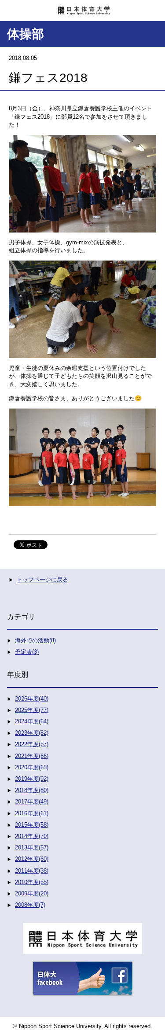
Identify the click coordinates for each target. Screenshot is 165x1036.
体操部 (25, 34)
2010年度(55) (31, 882)
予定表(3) (27, 651)
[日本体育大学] (82, 7)
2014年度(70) (31, 836)
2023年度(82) (31, 732)
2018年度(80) (31, 790)
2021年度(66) (31, 756)
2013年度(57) (31, 847)
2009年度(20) (31, 893)
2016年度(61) (31, 813)
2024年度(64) (31, 721)
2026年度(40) (31, 698)
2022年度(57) (31, 744)
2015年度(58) (31, 824)
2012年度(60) (31, 859)
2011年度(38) (31, 870)
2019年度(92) (31, 778)
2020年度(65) (31, 767)
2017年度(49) (31, 801)
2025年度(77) (31, 710)
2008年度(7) (30, 905)
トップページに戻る (42, 579)
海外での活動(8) (35, 640)
